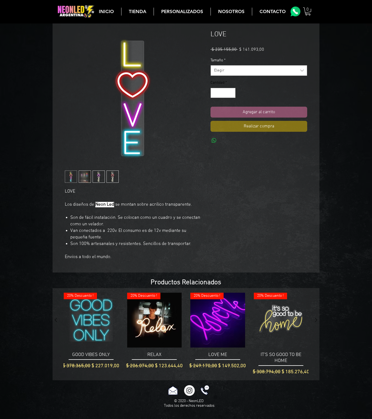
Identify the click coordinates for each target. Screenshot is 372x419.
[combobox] (259, 70)
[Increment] (231, 93)
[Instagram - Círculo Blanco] (189, 390)
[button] (308, 11)
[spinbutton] (223, 93)
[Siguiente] (316, 320)
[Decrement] (214, 93)
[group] (186, 334)
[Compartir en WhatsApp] (214, 140)
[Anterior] (56, 320)
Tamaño (218, 60)
